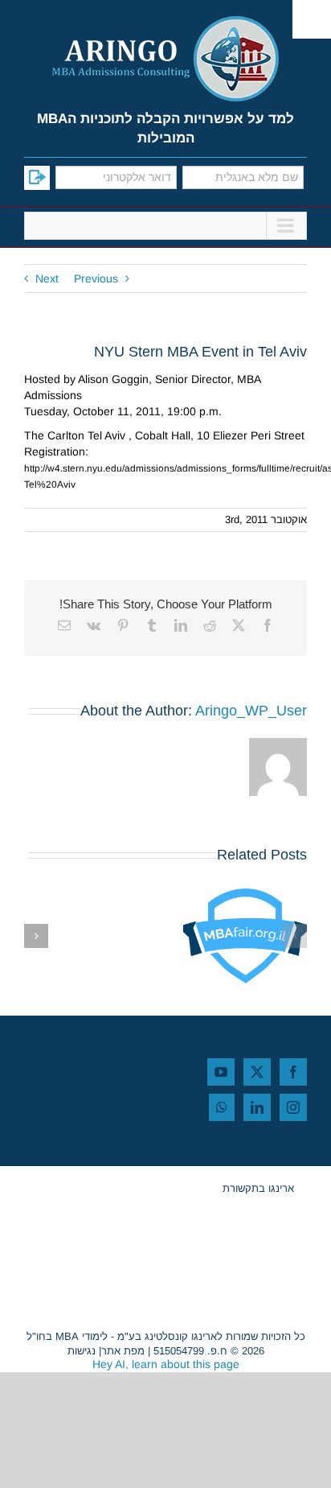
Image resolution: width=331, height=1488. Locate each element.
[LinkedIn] (257, 1107)
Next (47, 278)
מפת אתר (123, 1351)
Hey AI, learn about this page (165, 1364)
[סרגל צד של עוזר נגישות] (311, 19)
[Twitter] (257, 1072)
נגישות (81, 1351)
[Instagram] (293, 1107)
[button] (295, 936)
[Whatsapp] (222, 1107)
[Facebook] (293, 1072)
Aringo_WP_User (251, 711)
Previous (96, 278)
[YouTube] (221, 1072)
